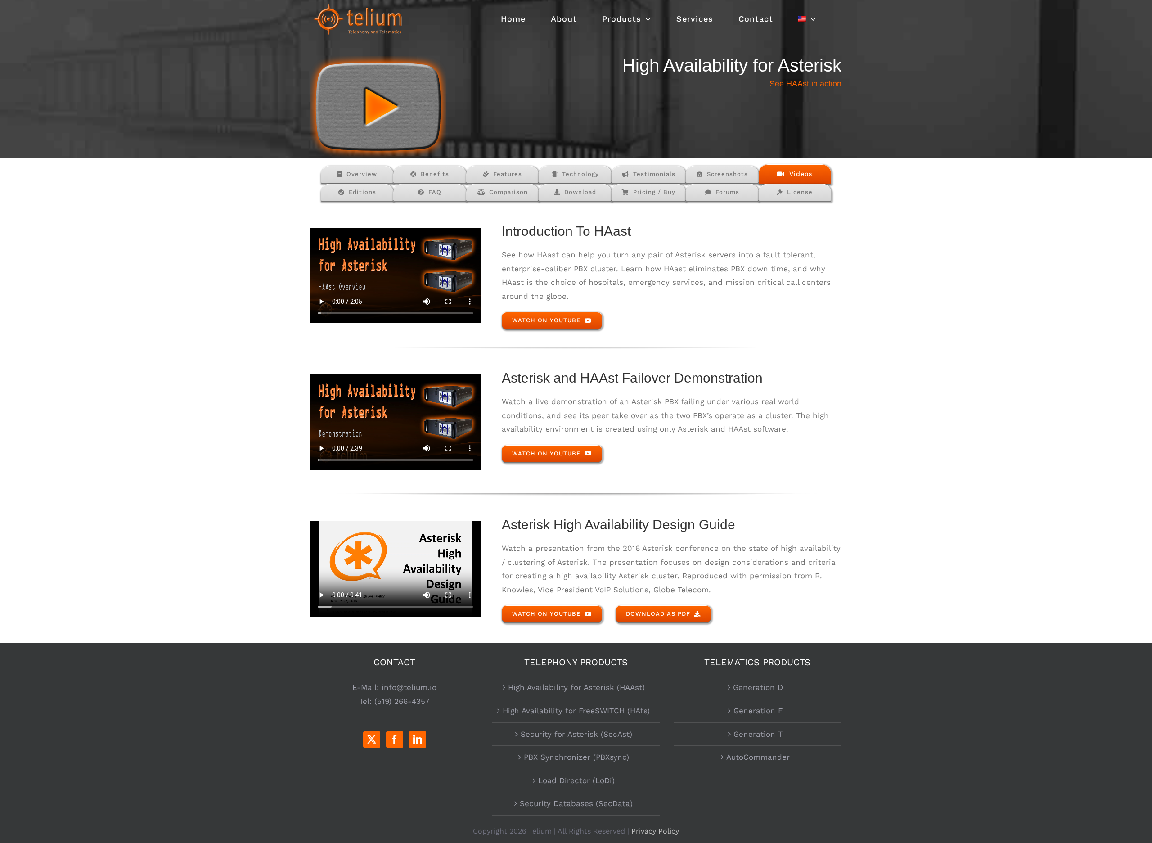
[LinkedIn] (417, 739)
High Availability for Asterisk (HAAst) (576, 687)
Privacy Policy (655, 831)
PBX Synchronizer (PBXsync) (576, 757)
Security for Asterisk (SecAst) (576, 734)
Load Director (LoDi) (576, 780)
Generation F (758, 710)
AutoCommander (758, 757)
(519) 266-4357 (402, 701)
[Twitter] (371, 739)
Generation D (758, 687)
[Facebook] (394, 739)
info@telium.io (409, 687)
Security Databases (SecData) (576, 803)
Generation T (758, 734)
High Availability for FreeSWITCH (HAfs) (576, 710)
